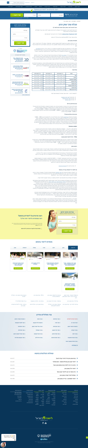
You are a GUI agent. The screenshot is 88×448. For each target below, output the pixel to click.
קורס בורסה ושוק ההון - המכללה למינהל (18, 295)
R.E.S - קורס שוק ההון (72, 301)
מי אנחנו (32, 2)
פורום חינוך (31, 399)
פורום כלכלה (30, 397)
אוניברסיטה (76, 397)
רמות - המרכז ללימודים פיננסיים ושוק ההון (18, 305)
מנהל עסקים (53, 394)
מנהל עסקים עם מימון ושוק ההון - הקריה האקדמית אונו (17, 82)
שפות (43, 396)
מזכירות (37, 393)
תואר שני (70, 6)
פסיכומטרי (55, 6)
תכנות (43, 403)
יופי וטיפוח (42, 397)
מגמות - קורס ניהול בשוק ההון (53, 301)
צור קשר (19, 399)
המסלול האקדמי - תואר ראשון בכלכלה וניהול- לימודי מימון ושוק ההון (69, 296)
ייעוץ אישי (10, 6)
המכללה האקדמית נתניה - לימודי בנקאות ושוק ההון (18, 66)
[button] (44, 358)
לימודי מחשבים (36, 404)
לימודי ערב (65, 404)
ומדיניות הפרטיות (13, 17)
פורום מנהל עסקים (29, 393)
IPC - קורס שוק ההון (38, 295)
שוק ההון (42, 394)
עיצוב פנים (48, 401)
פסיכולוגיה (48, 403)
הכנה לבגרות (47, 6)
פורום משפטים (30, 394)
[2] (49, 37)
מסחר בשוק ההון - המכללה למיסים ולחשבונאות (54, 305)
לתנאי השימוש (19, 17)
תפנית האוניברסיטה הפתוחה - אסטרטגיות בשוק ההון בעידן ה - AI (17, 90)
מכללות (76, 399)
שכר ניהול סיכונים (67, 98)
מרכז (44, 247)
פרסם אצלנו (27, 2)
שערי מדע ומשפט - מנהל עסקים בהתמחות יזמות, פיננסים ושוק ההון (18, 59)
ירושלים (24, 247)
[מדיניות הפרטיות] (87, 438)
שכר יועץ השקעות (65, 97)
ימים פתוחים (75, 401)
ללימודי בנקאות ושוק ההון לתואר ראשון (57, 182)
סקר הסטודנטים (19, 6)
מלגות (35, 6)
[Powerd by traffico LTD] (44, 439)
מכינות (65, 397)
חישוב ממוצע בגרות (17, 394)
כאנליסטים (66, 117)
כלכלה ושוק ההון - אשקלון (18, 74)
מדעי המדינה (48, 398)
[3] (47, 37)
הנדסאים (65, 399)
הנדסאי (40, 6)
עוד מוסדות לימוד (26, 95)
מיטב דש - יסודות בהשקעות (37, 301)
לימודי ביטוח (42, 405)
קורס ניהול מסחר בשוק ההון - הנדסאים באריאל (53, 295)
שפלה (34, 247)
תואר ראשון (77, 6)
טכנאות (37, 397)
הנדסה (48, 395)
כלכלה (54, 396)
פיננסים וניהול (42, 401)
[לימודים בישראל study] (74, 2)
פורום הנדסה (30, 401)
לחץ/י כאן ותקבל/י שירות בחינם (69, 34)
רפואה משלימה (36, 399)
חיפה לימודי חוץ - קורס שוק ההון (70, 304)
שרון (15, 247)
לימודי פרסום (37, 395)
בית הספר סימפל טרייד (20, 301)
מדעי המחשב (48, 393)
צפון (63, 247)
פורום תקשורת (30, 396)
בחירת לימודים (29, 6)
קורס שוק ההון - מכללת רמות (36, 304)
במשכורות (38, 48)
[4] (46, 37)
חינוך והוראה (54, 402)
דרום (54, 247)
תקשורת (53, 400)
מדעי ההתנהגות (53, 398)
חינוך (43, 399)
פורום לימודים (75, 404)
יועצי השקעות (59, 172)
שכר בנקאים (68, 100)
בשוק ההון (64, 55)
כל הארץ (73, 247)
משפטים (53, 393)
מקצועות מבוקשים (63, 166)
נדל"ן (43, 393)
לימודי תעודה (63, 6)
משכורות (74, 21)
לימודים (78, 21)
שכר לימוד (76, 396)
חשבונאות (53, 405)
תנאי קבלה (76, 394)
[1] (50, 37)
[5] (45, 37)
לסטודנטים (19, 397)
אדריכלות (48, 400)
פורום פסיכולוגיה (30, 402)
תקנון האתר (19, 396)
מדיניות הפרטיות (18, 401)
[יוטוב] (46, 423)
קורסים (65, 402)
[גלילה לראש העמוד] (87, 444)
